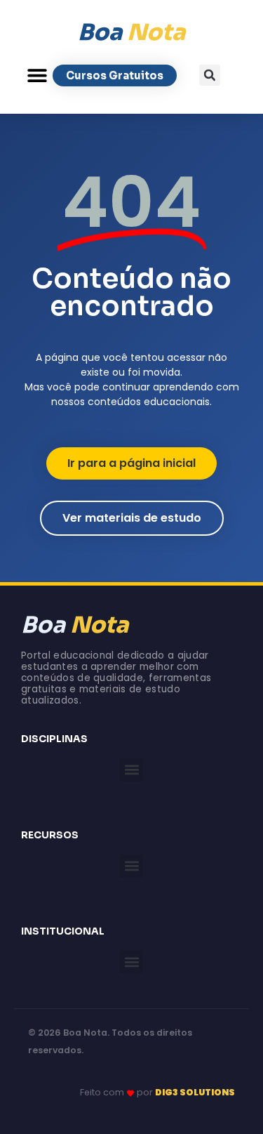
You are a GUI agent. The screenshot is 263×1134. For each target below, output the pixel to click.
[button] (37, 75)
